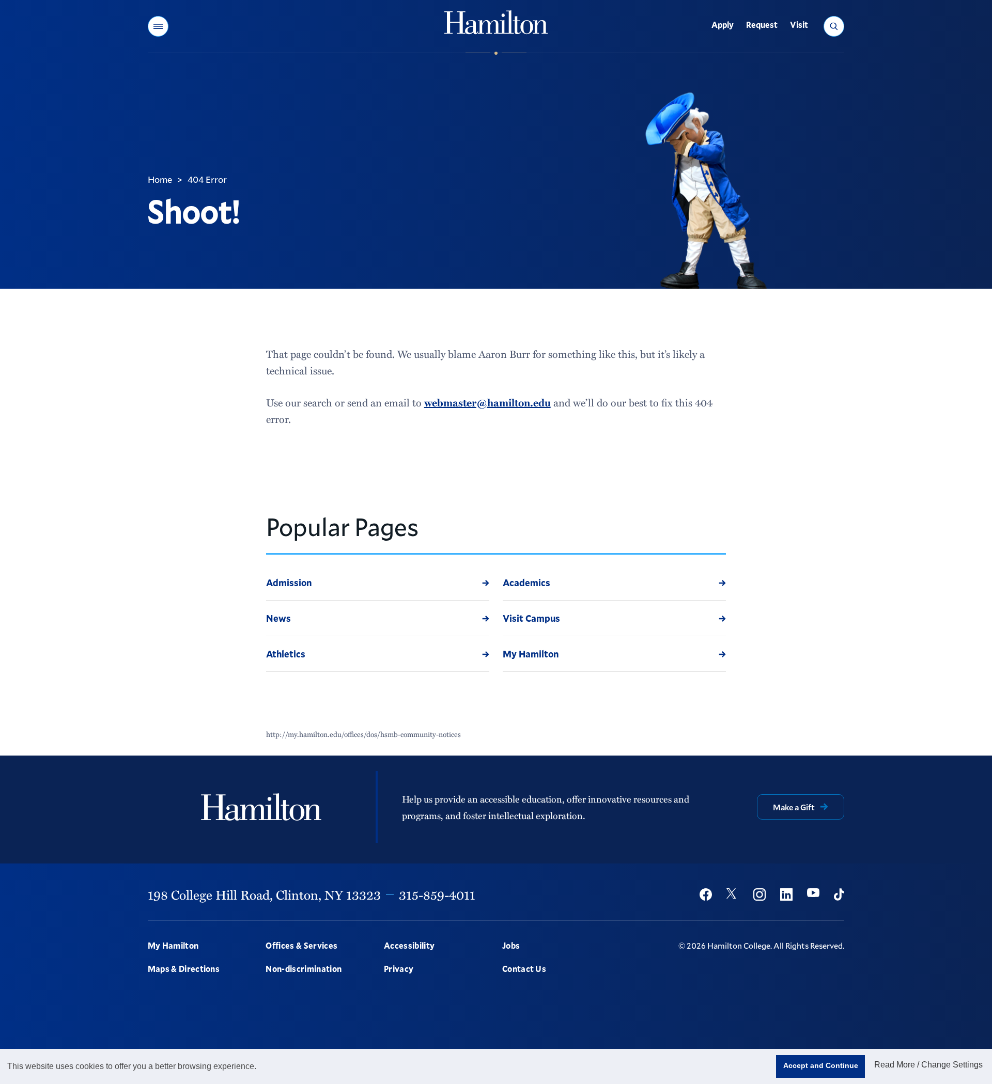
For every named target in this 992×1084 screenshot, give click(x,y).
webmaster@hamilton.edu (487, 402)
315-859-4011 (437, 894)
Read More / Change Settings (928, 1064)
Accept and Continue (820, 1065)
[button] (158, 26)
